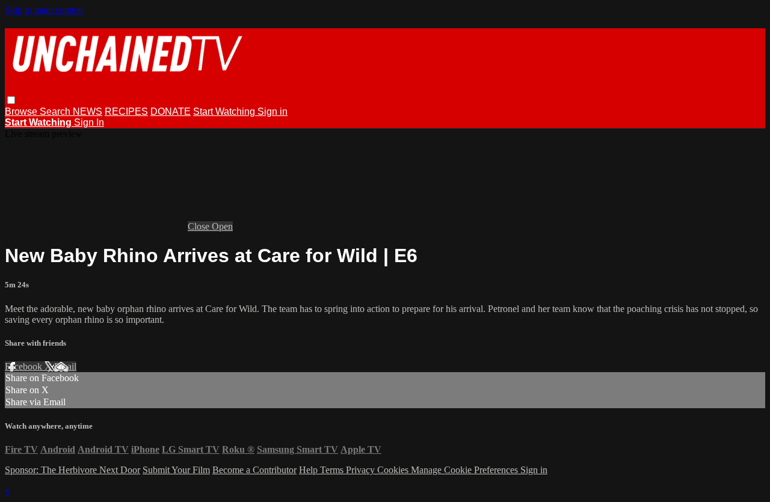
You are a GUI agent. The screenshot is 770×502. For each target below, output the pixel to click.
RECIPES (126, 111)
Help (309, 470)
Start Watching (225, 111)
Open (222, 226)
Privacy (361, 470)
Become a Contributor (254, 470)
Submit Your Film (176, 470)
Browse (22, 111)
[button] (11, 100)
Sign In (89, 122)
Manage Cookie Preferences (465, 470)
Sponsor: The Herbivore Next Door (72, 470)
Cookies (394, 470)
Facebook (25, 366)
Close (200, 226)
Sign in (272, 111)
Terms (333, 470)
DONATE (170, 111)
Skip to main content (44, 10)
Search (56, 111)
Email (65, 366)
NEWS (87, 111)
